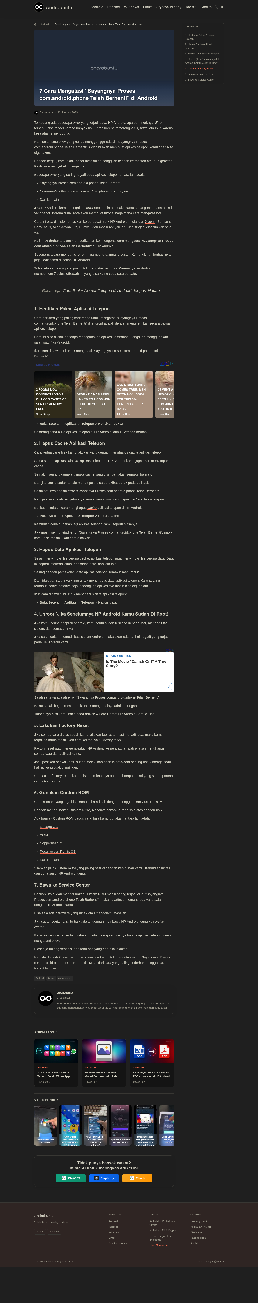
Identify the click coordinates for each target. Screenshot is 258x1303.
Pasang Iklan (198, 1237)
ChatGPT (74, 1178)
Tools (189, 6)
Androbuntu (59, 7)
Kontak (194, 1243)
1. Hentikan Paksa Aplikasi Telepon (200, 37)
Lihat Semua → (158, 1245)
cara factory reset (57, 776)
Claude (140, 1178)
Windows (131, 6)
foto (93, 564)
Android (97, 6)
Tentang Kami (198, 1221)
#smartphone (65, 978)
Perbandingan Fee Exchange (160, 1238)
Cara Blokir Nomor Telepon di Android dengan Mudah (111, 290)
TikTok (40, 1231)
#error (51, 978)
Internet (113, 6)
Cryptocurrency (169, 6)
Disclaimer (196, 1232)
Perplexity (107, 1178)
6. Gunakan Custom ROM (199, 74)
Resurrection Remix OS (58, 851)
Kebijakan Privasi (200, 1226)
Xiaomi (150, 221)
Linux (147, 6)
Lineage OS (49, 827)
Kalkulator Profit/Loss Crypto (162, 1223)
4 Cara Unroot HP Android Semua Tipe (125, 714)
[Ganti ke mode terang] (221, 7)
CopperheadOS (51, 843)
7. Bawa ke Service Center (199, 79)
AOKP (44, 835)
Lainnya (195, 1214)
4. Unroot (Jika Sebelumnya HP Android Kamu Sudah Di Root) (202, 61)
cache (92, 508)
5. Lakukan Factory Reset (199, 68)
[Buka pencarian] (215, 7)
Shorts (206, 6)
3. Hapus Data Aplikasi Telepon (202, 53)
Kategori (115, 1214)
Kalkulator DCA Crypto (162, 1230)
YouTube (54, 1231)
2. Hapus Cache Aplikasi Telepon (198, 46)
